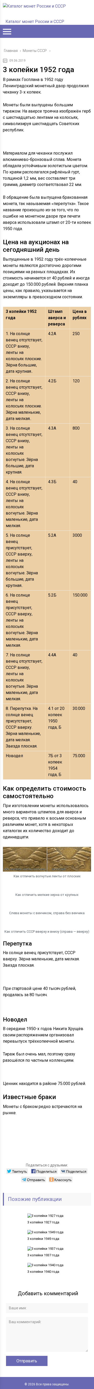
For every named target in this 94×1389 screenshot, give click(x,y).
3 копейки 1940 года (43, 1272)
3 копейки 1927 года (43, 1222)
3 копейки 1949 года (43, 1239)
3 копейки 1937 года (43, 1255)
